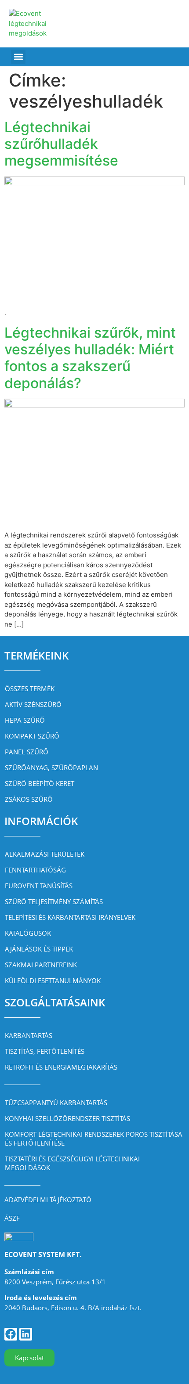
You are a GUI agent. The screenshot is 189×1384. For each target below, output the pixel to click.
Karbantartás (28, 1035)
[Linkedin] (25, 1334)
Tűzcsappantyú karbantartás (56, 1102)
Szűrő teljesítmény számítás (54, 901)
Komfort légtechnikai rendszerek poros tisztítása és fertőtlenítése (93, 1138)
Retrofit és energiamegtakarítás (61, 1067)
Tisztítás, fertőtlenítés (44, 1051)
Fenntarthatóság (35, 869)
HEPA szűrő (25, 720)
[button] (18, 57)
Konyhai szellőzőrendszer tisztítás (67, 1118)
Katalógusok (28, 933)
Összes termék (30, 688)
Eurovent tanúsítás (39, 885)
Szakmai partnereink (41, 964)
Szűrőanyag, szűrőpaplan (51, 767)
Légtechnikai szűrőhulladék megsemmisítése (61, 144)
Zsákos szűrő (29, 799)
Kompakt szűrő (32, 736)
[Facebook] (10, 1334)
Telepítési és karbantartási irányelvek (70, 917)
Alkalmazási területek (44, 854)
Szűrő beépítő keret (39, 783)
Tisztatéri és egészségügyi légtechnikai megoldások (72, 1163)
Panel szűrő (26, 751)
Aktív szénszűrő (33, 704)
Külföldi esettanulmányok (53, 980)
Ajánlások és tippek (39, 948)
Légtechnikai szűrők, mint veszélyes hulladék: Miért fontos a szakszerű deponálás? (90, 358)
